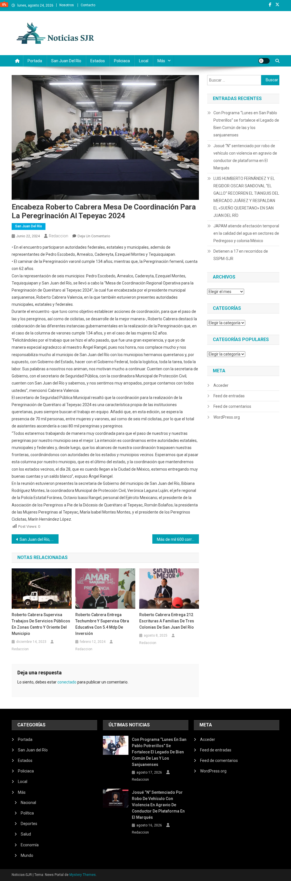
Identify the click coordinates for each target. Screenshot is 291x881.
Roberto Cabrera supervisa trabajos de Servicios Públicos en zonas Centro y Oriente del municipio (41, 624)
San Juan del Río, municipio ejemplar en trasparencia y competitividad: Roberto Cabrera (39, 539)
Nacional (28, 802)
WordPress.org (226, 417)
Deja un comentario (94, 236)
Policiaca (122, 61)
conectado (66, 682)
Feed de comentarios (232, 406)
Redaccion (58, 236)
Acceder (220, 385)
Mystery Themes (82, 875)
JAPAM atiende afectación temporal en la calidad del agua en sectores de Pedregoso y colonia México (246, 233)
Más (161, 61)
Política (27, 813)
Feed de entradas (229, 396)
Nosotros (66, 5)
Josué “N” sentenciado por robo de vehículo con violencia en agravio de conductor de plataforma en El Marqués (245, 157)
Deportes (29, 823)
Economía (30, 845)
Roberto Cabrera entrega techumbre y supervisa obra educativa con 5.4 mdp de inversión (102, 624)
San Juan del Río (66, 61)
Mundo (27, 855)
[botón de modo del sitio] (264, 61)
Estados (97, 61)
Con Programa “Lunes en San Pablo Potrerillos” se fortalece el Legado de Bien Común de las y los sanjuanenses (246, 124)
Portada (35, 61)
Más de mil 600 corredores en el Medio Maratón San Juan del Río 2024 (178, 539)
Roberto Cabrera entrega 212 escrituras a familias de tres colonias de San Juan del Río (166, 620)
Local (143, 61)
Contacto (88, 5)
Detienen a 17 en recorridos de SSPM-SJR (240, 255)
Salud (26, 834)
